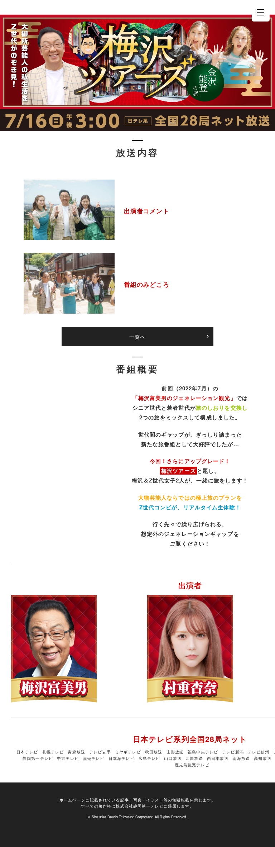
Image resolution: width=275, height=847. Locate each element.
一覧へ (137, 336)
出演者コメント (146, 210)
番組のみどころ (146, 284)
